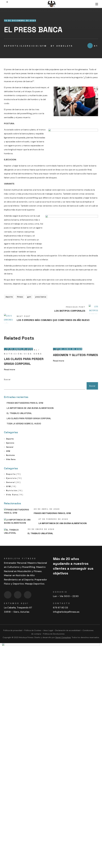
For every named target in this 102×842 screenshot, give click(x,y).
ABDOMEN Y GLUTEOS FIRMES (75, 355)
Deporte (11, 46)
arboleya (64, 46)
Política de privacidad (12, 630)
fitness (20, 297)
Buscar (7, 379)
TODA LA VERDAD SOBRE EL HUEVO (24, 423)
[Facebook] (7, 595)
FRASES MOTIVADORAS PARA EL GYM (25, 403)
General (31, 350)
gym (29, 297)
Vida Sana (33, 354)
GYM (43, 46)
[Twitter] (27, 595)
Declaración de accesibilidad (67, 630)
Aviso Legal (48, 630)
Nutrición (13, 354)
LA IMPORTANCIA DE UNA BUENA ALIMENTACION (30, 408)
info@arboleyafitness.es (66, 611)
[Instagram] (17, 595)
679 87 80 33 (60, 607)
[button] (6, 4)
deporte (9, 297)
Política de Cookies (32, 630)
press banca (40, 297)
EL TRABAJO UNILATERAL (19, 413)
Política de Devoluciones (54, 634)
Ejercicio (29, 46)
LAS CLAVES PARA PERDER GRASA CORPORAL (23, 361)
